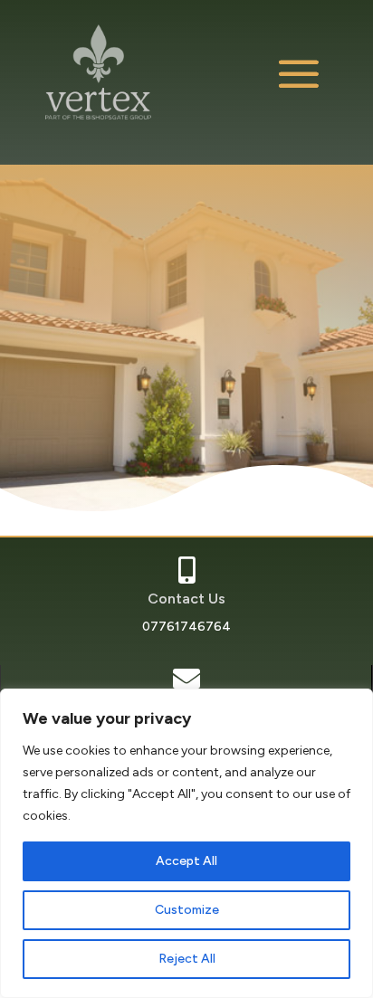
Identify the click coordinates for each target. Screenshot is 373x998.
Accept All (186, 861)
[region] (186, 843)
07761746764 (186, 626)
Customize (187, 909)
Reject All (186, 958)
